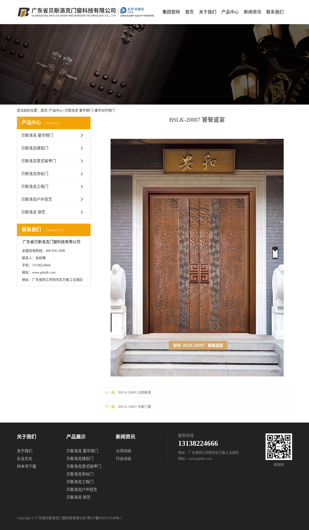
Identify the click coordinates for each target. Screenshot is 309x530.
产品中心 (230, 12)
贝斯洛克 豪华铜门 (79, 110)
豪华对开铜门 (105, 110)
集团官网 (171, 12)
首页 (189, 12)
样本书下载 (26, 466)
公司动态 (123, 451)
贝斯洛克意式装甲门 (38, 161)
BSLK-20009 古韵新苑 (134, 392)
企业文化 (24, 459)
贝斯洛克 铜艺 (33, 212)
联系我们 (275, 12)
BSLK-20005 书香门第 (134, 407)
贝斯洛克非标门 (34, 174)
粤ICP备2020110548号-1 (104, 518)
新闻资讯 (252, 12)
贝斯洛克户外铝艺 (36, 199)
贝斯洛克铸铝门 (34, 148)
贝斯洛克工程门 (34, 186)
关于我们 (207, 12)
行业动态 (123, 459)
